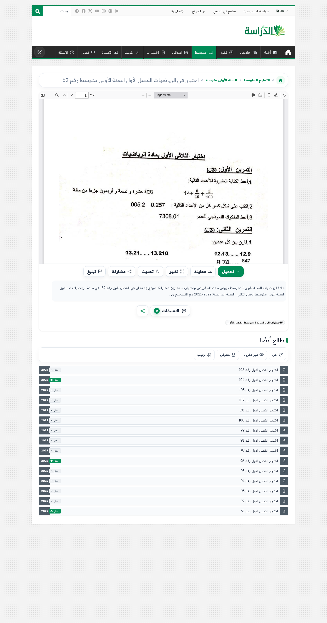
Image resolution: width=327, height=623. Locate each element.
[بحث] (37, 11)
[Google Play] (117, 11)
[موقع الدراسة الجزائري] (264, 30)
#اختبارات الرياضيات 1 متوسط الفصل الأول (255, 322)
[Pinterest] (110, 11)
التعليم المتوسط (257, 80)
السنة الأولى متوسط (221, 80)
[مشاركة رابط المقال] (142, 310)
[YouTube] (97, 11)
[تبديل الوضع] (39, 52)
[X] (90, 11)
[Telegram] (77, 11)
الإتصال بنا (177, 11)
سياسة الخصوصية (256, 11)
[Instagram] (103, 11)
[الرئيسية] (288, 52)
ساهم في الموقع (225, 11)
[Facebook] (83, 11)
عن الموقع (199, 11)
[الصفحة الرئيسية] (280, 80)
